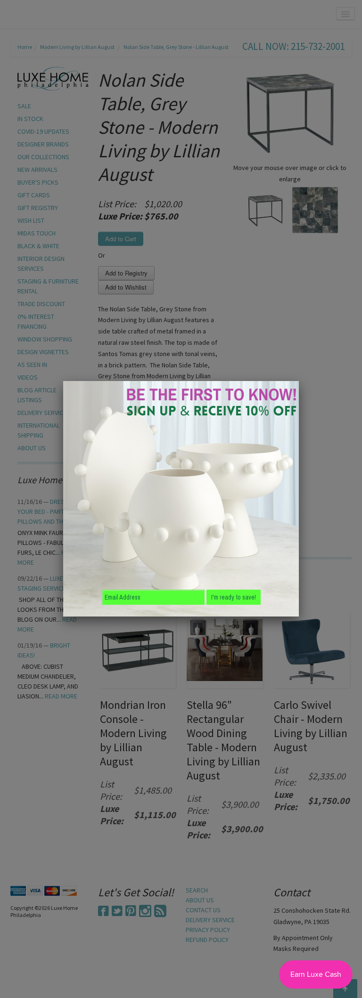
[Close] (298, 381)
